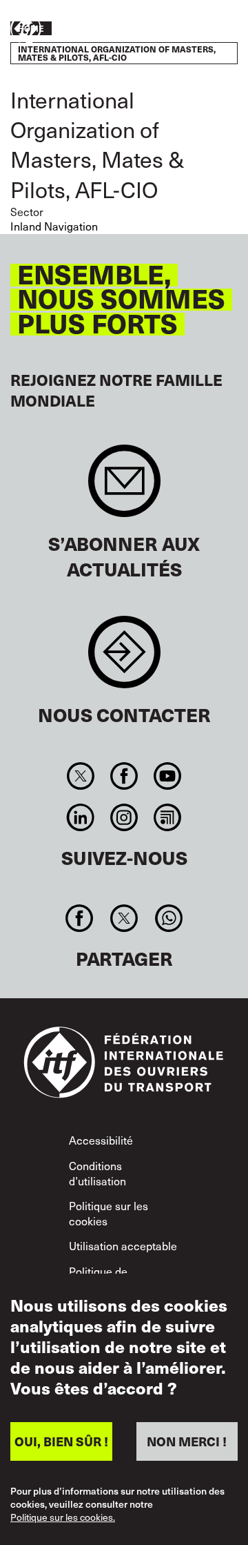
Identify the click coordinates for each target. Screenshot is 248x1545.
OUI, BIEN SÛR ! (61, 1441)
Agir (197, 29)
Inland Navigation (54, 225)
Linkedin (80, 817)
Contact (124, 659)
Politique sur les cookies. (62, 1517)
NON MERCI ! (187, 1441)
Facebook (123, 776)
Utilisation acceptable (123, 1245)
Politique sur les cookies (108, 1213)
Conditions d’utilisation (97, 1173)
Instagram (123, 817)
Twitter (80, 776)
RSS (168, 817)
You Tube (168, 776)
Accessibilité (101, 1139)
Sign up (124, 488)
